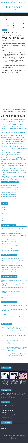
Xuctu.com (14, 7)
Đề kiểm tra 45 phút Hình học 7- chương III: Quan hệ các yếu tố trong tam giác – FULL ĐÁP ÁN (16, 335)
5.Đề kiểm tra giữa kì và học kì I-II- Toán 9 (10, 239)
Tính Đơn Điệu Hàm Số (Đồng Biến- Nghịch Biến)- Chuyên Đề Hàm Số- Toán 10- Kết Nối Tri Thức (13, 159)
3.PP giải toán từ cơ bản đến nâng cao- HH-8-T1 (12, 263)
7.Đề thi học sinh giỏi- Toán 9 (7, 243)
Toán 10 (4, 30)
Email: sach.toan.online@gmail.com (9, 414)
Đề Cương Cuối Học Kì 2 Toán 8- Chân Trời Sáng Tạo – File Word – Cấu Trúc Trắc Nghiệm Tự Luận (16, 342)
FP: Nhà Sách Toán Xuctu (7, 410)
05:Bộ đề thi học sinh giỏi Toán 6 (8, 319)
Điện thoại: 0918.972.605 (6, 417)
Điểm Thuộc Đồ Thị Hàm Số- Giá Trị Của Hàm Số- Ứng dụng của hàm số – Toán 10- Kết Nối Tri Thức (14, 148)
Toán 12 (3, 211)
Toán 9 (2, 220)
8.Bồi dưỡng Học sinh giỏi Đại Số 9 (9, 245)
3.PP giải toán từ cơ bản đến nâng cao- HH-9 (11, 233)
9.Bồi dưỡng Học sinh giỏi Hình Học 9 (9, 248)
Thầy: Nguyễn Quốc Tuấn (7, 405)
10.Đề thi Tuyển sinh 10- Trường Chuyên (10, 250)
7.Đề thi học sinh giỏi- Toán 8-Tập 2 (9, 272)
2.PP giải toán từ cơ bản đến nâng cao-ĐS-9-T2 (12, 231)
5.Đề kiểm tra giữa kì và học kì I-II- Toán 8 (10, 267)
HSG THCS (3, 428)
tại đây (12, 109)
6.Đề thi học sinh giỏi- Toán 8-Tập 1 (9, 269)
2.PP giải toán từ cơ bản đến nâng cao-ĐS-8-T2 (12, 260)
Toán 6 (2, 213)
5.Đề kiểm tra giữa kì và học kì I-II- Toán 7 (10, 295)
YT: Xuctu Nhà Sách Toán (7, 408)
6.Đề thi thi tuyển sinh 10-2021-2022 (9, 241)
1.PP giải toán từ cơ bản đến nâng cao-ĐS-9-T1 (12, 228)
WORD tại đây (21, 111)
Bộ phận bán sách (5, 412)
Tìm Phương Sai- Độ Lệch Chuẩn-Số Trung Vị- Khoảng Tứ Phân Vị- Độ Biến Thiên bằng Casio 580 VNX (13, 172)
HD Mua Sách (4, 426)
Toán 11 (3, 209)
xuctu (14, 40)
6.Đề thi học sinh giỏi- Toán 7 (7, 297)
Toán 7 (2, 216)
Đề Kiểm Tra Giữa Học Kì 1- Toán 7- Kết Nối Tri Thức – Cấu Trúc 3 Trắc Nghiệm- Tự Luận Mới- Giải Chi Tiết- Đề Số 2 (17, 329)
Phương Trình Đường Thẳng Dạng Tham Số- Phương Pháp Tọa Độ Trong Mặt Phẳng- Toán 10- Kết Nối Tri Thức (13, 154)
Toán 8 (2, 218)
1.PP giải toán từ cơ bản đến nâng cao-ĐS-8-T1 (12, 258)
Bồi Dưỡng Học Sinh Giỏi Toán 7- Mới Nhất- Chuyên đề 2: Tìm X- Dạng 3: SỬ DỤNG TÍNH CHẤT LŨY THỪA (17, 348)
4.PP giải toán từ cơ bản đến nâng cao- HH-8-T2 (12, 265)
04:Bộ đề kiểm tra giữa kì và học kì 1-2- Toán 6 (11, 316)
